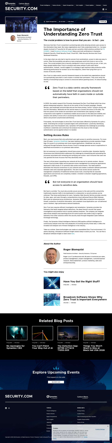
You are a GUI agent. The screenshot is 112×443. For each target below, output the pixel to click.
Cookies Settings (100, 429)
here (72, 233)
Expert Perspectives (68, 5)
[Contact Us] (106, 9)
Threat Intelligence (45, 5)
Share (102, 21)
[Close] (107, 426)
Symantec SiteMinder (61, 141)
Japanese (49, 422)
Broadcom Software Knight (63, 51)
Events (105, 5)
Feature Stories (56, 5)
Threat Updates (89, 5)
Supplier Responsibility (83, 419)
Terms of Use (80, 422)
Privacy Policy (81, 410)
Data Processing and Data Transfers (86, 416)
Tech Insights (79, 5)
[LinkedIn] (6, 408)
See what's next (56, 382)
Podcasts (98, 5)
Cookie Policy (80, 413)
